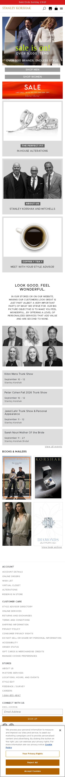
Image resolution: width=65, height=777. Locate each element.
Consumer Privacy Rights (17, 634)
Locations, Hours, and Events (20, 678)
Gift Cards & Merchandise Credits (23, 652)
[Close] (60, 730)
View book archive (52, 547)
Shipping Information (15, 625)
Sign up (32, 719)
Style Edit (8, 682)
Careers (7, 691)
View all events (53, 447)
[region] (32, 751)
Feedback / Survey (13, 687)
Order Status (10, 647)
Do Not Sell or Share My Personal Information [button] (31, 638)
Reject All (32, 763)
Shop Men (32, 69)
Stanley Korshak (16, 8)
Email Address (9, 707)
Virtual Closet (11, 585)
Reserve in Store (12, 594)
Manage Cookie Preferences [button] (19, 656)
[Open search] (44, 8)
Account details (12, 572)
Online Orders (11, 577)
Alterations (9, 590)
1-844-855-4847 (11, 696)
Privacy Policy (11, 629)
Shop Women (32, 77)
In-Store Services (12, 673)
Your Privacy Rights (32, 754)
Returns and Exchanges (17, 616)
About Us (8, 669)
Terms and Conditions (16, 620)
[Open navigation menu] (61, 8)
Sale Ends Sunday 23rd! (32, 2)
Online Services (11, 611)
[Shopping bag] (56, 8)
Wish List (7, 581)
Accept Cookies (32, 771)
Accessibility (10, 643)
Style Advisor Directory (17, 607)
